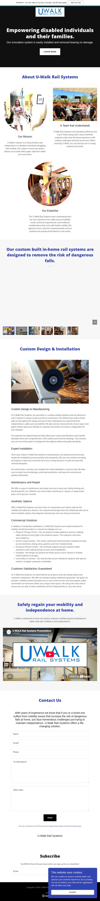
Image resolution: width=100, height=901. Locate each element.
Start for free (76, 3)
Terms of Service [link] (71, 826)
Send (50, 818)
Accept (72, 892)
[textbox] (50, 734)
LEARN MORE (50, 52)
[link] (50, 12)
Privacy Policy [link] (58, 826)
